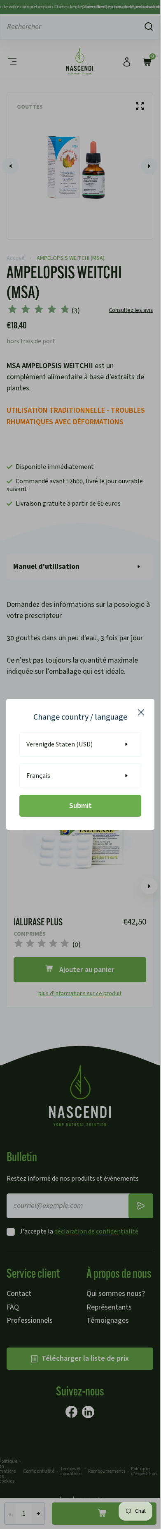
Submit (80, 806)
